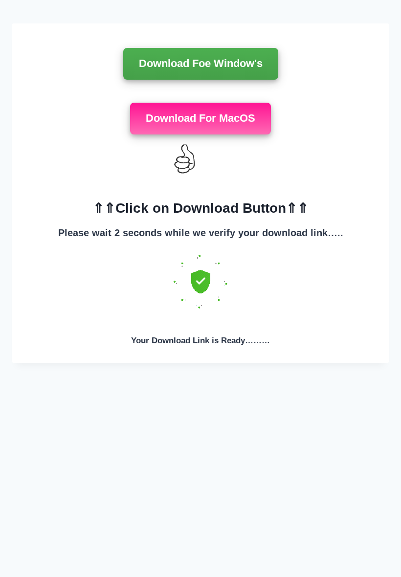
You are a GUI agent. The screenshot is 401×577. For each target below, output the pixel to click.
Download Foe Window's (201, 63)
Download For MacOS (200, 118)
